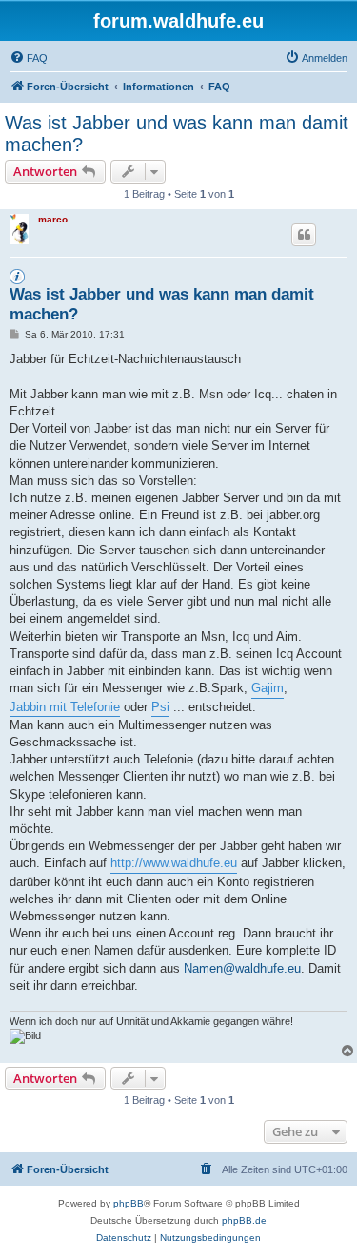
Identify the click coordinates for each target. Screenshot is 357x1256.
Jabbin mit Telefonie (65, 707)
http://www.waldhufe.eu (173, 863)
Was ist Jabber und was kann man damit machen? (176, 133)
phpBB (128, 1203)
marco (53, 219)
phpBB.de (244, 1220)
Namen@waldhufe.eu (242, 968)
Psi (160, 707)
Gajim (267, 688)
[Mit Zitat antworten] (303, 234)
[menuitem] (29, 58)
